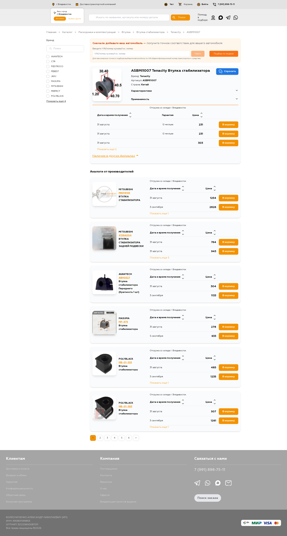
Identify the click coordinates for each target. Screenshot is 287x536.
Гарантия (11, 482)
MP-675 (123, 322)
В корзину (228, 125)
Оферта (105, 495)
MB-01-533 (125, 362)
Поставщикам (108, 469)
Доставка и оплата (17, 469)
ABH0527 (124, 278)
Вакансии (106, 482)
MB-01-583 (125, 406)
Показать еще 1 (159, 213)
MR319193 (124, 193)
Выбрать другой (75, 18)
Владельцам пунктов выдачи (118, 502)
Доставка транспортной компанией (98, 4)
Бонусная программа (19, 502)
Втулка (126, 32)
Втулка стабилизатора (150, 32)
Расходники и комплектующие (97, 32)
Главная (51, 32)
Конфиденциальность (19, 488)
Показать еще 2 (107, 149)
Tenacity (176, 32)
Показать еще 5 (159, 258)
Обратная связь (16, 495)
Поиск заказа (207, 497)
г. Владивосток (63, 4)
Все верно (60, 18)
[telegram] (228, 18)
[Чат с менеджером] (213, 18)
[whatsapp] (236, 18)
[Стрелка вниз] (130, 117)
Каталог (67, 32)
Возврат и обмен (16, 475)
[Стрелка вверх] (130, 113)
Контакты (106, 475)
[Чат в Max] (221, 18)
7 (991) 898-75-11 (226, 4)
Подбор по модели (224, 54)
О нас (103, 488)
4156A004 (125, 235)
